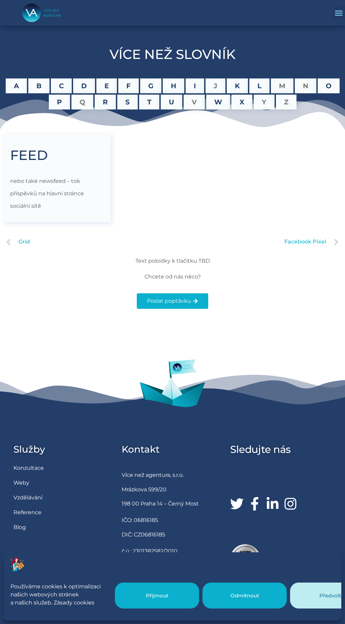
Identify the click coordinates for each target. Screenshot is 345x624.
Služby (29, 449)
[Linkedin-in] (272, 504)
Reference (27, 512)
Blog (19, 527)
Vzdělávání (27, 497)
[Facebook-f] (254, 504)
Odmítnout (244, 595)
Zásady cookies (74, 602)
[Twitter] (237, 504)
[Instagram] (290, 504)
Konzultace (28, 468)
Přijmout (157, 595)
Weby (21, 483)
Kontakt (141, 449)
